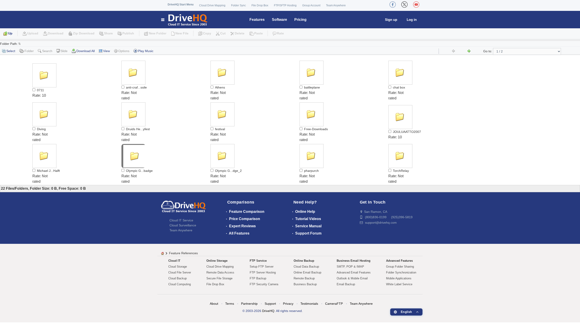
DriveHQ (268, 311)
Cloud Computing (179, 284)
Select (10, 51)
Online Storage (216, 260)
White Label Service (399, 284)
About (214, 303)
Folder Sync (238, 5)
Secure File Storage (219, 278)
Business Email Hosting (353, 260)
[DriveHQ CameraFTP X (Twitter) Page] (404, 4)
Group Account (311, 5)
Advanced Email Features (354, 272)
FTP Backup (258, 278)
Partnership (249, 303)
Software (279, 20)
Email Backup (346, 284)
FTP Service (258, 260)
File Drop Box (259, 5)
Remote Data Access (220, 272)
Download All (85, 51)
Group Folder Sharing (400, 266)
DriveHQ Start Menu (180, 4)
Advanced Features (399, 260)
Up (10, 33)
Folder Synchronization (401, 272)
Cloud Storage (177, 266)
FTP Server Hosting (263, 272)
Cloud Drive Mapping (212, 5)
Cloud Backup (177, 278)
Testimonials (309, 303)
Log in (412, 20)
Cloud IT (174, 260)
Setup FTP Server (261, 266)
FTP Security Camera (264, 284)
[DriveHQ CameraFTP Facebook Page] (392, 4)
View (106, 51)
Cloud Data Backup (306, 266)
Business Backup (305, 284)
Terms (229, 303)
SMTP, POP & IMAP (350, 266)
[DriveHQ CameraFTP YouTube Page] (416, 4)
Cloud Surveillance (182, 225)
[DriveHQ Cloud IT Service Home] (184, 19)
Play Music (145, 51)
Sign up (391, 20)
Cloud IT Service (181, 220)
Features (257, 20)
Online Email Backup (307, 272)
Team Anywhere (336, 5)
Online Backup (304, 260)
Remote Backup (304, 278)
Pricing (300, 20)
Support (270, 303)
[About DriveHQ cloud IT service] (183, 209)
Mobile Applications (398, 278)
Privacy (288, 303)
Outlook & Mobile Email (352, 278)
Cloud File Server (179, 272)
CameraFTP (334, 303)
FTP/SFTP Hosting (285, 5)
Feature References (183, 253)
